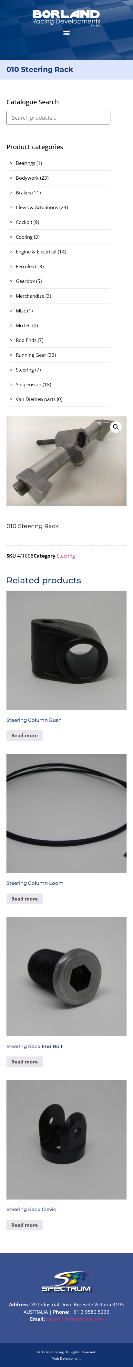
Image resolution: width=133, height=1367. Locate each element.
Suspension (28, 384)
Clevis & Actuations (37, 207)
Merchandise (30, 296)
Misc (21, 310)
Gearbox (25, 281)
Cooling (24, 237)
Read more (24, 735)
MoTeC (23, 325)
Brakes (23, 192)
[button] (66, 32)
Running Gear (31, 355)
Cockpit (24, 222)
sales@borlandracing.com (74, 1319)
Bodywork (27, 178)
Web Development (66, 1358)
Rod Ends (26, 340)
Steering (25, 369)
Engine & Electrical (36, 251)
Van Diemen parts (36, 399)
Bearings (25, 163)
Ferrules (25, 266)
